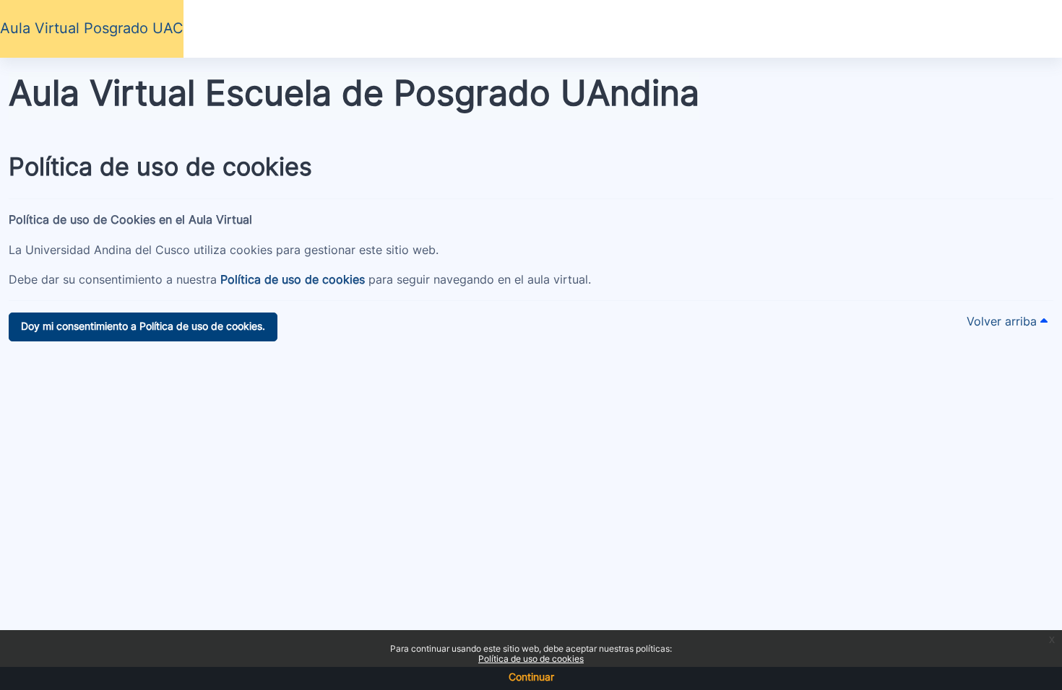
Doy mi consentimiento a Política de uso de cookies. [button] (143, 326)
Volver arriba (1003, 321)
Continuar (531, 677)
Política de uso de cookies (531, 658)
